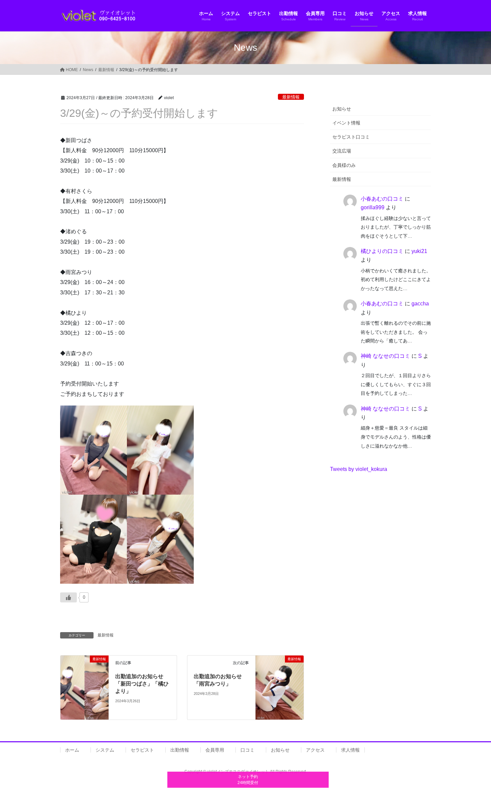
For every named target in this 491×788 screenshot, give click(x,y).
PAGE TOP (473, 758)
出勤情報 (179, 750)
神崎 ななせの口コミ (385, 356)
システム (105, 750)
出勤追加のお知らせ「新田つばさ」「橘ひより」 (142, 684)
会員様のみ (344, 165)
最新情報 (291, 96)
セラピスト (142, 750)
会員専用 (214, 750)
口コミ (247, 750)
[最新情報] (84, 671)
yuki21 (419, 251)
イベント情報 (346, 122)
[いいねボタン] (68, 597)
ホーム (72, 750)
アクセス (315, 750)
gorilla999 (372, 207)
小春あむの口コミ (382, 199)
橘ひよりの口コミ (382, 251)
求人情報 (350, 750)
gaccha (420, 303)
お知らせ (341, 108)
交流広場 (341, 151)
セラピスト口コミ (351, 137)
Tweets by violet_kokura (358, 469)
